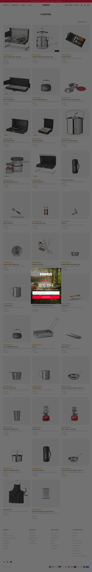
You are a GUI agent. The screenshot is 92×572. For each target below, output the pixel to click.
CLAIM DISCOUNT (46, 297)
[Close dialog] (59, 270)
